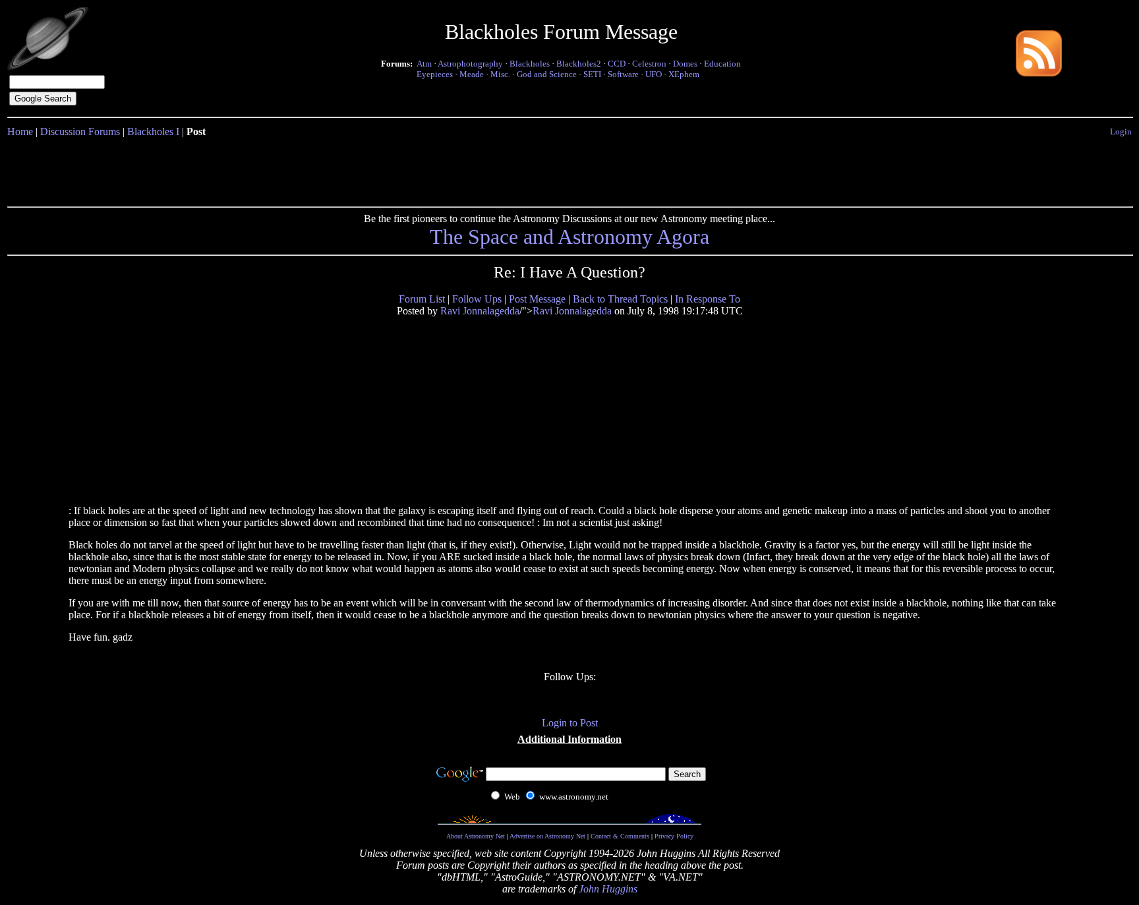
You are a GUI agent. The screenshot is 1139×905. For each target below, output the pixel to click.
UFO (653, 74)
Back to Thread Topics (620, 299)
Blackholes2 (578, 64)
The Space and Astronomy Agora (569, 236)
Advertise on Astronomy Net (547, 836)
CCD (617, 64)
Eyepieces (435, 74)
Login (1121, 131)
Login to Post (570, 722)
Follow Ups (477, 299)
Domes (685, 64)
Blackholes (530, 64)
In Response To (707, 299)
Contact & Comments (620, 836)
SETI (592, 74)
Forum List (422, 299)
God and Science (547, 74)
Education (722, 64)
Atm (424, 64)
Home (20, 131)
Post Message (537, 299)
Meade (471, 74)
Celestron (649, 64)
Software (623, 74)
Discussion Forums (80, 131)
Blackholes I (153, 131)
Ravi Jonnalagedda (479, 310)
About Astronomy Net (475, 836)
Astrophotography (470, 64)
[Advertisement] (569, 169)
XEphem (683, 74)
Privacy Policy (674, 836)
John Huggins (608, 888)
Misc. (500, 74)
